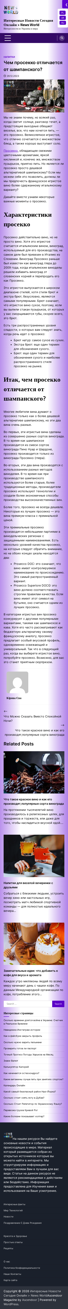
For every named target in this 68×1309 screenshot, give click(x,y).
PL (62, 12)
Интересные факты (14, 1204)
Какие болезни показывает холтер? (24, 1116)
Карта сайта (10, 1280)
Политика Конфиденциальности (22, 1268)
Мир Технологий (13, 1210)
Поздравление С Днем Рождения (23, 1223)
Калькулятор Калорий (16, 1067)
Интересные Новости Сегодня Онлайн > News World (28, 22)
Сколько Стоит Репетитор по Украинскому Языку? (33, 1104)
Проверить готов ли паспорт (20, 1048)
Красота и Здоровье (15, 1236)
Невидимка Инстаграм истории (22, 1029)
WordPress (11, 1304)
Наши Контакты (12, 1274)
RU (62, 23)
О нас (7, 1261)
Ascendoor (29, 1300)
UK (62, 18)
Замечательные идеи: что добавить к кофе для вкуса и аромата (31, 973)
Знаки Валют (11, 1060)
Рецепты (8, 1248)
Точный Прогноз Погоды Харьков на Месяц (28, 1054)
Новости (8, 1216)
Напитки (9, 57)
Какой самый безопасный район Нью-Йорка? (30, 1091)
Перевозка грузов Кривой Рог (21, 1110)
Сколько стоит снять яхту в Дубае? (24, 1097)
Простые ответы (13, 1242)
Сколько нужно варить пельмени (23, 1042)
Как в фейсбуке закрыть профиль (23, 1036)
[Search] (62, 38)
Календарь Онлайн (14, 1085)
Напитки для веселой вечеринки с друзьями (28, 885)
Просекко (11, 150)
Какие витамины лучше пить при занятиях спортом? (33, 1079)
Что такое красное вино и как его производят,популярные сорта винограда (34, 801)
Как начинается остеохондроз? (21, 1073)
